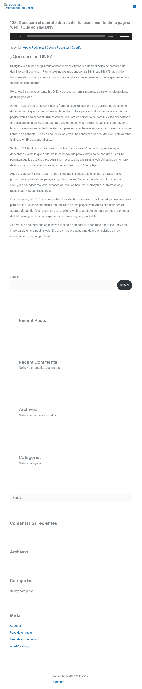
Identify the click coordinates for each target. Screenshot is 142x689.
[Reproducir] (15, 36)
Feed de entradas (21, 632)
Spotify (76, 47)
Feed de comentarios (24, 639)
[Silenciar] (117, 36)
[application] (71, 36)
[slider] (125, 36)
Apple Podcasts (33, 47)
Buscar (14, 277)
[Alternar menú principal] (134, 6)
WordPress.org (20, 646)
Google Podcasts (58, 47)
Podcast (58, 682)
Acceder (15, 625)
